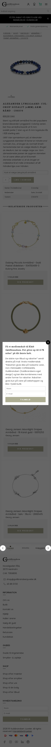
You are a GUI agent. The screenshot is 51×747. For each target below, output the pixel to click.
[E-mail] (25, 388)
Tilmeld (25, 399)
